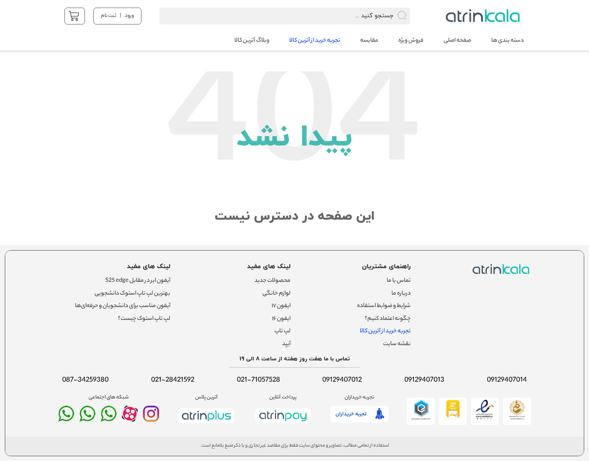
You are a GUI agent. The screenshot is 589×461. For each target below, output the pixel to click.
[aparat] (130, 420)
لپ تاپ (282, 331)
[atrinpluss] (206, 425)
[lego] (480, 15)
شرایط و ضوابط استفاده (384, 306)
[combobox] (274, 16)
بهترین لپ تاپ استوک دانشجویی (132, 294)
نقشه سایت (397, 344)
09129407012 (342, 380)
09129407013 (424, 380)
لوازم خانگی (276, 294)
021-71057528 (258, 380)
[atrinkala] (109, 417)
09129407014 (507, 380)
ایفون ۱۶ (281, 319)
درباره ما (401, 294)
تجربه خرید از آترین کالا (385, 331)
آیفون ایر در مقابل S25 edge (137, 281)
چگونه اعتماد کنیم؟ (388, 319)
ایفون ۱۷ (281, 306)
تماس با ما (399, 281)
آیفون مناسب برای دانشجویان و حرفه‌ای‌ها (122, 306)
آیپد (286, 344)
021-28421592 (172, 380)
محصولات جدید (272, 281)
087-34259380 (85, 380)
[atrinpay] (283, 425)
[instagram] (151, 417)
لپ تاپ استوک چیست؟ (144, 319)
